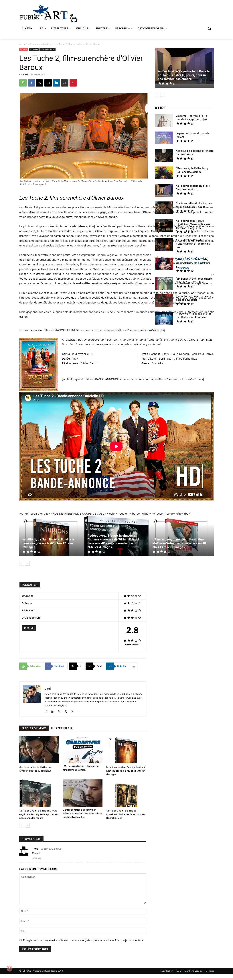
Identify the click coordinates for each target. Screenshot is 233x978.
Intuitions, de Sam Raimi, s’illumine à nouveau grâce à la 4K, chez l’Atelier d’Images (48, 543)
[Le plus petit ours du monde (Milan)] (164, 138)
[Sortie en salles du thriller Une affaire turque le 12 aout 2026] (39, 750)
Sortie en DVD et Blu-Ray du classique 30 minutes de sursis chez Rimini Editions (125, 814)
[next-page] (27, 563)
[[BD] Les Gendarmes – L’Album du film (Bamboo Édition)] (82, 749)
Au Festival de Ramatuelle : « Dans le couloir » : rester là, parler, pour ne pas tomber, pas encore (184, 75)
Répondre (36, 858)
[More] (134, 666)
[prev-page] (21, 563)
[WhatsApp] (23, 83)
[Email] (48, 83)
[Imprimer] (64, 83)
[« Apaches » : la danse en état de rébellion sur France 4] (164, 319)
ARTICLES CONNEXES (33, 728)
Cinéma (34, 44)
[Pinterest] (73, 83)
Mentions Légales (193, 970)
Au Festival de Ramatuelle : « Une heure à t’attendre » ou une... (193, 244)
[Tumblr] (67, 711)
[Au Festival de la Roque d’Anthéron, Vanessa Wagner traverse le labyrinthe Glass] (164, 226)
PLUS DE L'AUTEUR (61, 728)
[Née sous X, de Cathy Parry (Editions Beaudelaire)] (164, 173)
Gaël (25, 74)
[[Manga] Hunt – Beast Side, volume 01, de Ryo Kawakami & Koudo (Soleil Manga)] (164, 264)
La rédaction (166, 970)
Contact (210, 970)
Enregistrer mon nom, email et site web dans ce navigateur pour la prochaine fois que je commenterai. (83, 940)
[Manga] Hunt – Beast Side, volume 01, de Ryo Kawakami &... (193, 263)
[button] (209, 28)
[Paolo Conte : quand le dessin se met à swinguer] (164, 301)
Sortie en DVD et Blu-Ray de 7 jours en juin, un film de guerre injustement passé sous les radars (39, 814)
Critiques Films (48, 49)
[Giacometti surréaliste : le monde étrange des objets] (164, 121)
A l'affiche (46, 44)
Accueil (23, 44)
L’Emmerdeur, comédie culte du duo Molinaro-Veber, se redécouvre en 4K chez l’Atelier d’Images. (179, 543)
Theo (35, 848)
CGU (178, 970)
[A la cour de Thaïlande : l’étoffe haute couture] (164, 156)
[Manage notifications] (9, 968)
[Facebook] (31, 83)
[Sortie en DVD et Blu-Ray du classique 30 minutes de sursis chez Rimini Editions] (126, 793)
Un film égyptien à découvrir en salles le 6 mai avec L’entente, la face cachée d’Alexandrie (82, 813)
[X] (39, 83)
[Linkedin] (56, 83)
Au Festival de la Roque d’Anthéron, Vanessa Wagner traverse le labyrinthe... (193, 224)
